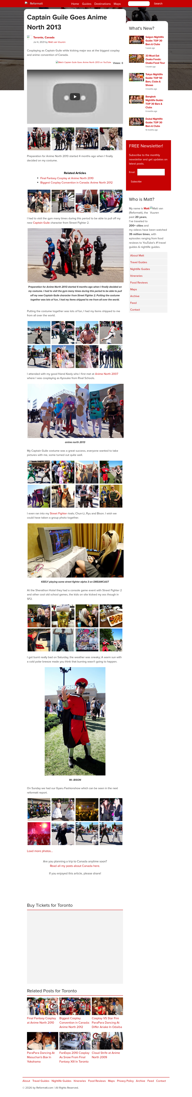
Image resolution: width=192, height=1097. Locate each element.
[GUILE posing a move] (39, 332)
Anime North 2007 (106, 374)
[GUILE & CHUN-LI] (111, 496)
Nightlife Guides (140, 269)
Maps (117, 4)
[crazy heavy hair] (63, 472)
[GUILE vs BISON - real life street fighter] (111, 640)
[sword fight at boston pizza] (87, 616)
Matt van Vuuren (57, 42)
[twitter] (141, 319)
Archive (135, 296)
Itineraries (136, 276)
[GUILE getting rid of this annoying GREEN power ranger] (39, 472)
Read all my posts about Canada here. (75, 866)
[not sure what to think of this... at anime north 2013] (63, 810)
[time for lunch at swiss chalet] (87, 201)
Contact (135, 309)
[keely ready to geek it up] (63, 834)
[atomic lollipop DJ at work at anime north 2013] (87, 640)
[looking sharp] (63, 201)
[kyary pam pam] (63, 357)
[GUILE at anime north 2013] (63, 332)
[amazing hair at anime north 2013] (111, 139)
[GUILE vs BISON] (111, 472)
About (26, 1081)
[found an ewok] (63, 496)
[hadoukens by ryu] (111, 332)
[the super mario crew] (111, 201)
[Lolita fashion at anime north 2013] (87, 357)
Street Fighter (58, 513)
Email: (133, 172)
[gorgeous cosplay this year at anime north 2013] (39, 810)
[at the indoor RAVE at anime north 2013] (111, 810)
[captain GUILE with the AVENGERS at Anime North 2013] (39, 139)
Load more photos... (40, 851)
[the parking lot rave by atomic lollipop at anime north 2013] (87, 810)
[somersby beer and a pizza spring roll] (111, 616)
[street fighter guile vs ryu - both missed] (39, 357)
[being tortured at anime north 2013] (87, 472)
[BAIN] (87, 332)
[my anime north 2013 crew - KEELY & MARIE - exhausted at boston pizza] (39, 616)
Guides (86, 4)
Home (75, 4)
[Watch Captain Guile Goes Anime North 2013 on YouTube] (83, 62)
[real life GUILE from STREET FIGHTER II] (63, 640)
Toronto (38, 37)
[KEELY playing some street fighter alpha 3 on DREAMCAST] (75, 550)
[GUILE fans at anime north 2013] (39, 201)
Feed (133, 303)
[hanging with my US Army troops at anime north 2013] (63, 139)
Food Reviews (139, 282)
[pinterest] (163, 319)
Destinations (102, 4)
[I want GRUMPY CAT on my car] (39, 640)
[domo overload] (39, 496)
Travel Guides (138, 262)
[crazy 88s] (111, 357)
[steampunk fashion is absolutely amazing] (87, 139)
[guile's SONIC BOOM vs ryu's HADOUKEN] (87, 834)
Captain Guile (41, 222)
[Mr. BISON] (75, 721)
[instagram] (156, 319)
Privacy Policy (125, 1081)
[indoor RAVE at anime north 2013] (39, 834)
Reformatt (36, 3)
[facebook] (133, 319)
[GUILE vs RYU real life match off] (111, 834)
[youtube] (149, 319)
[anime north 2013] (75, 411)
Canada (49, 37)
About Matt (137, 255)
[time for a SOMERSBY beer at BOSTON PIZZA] (63, 616)
